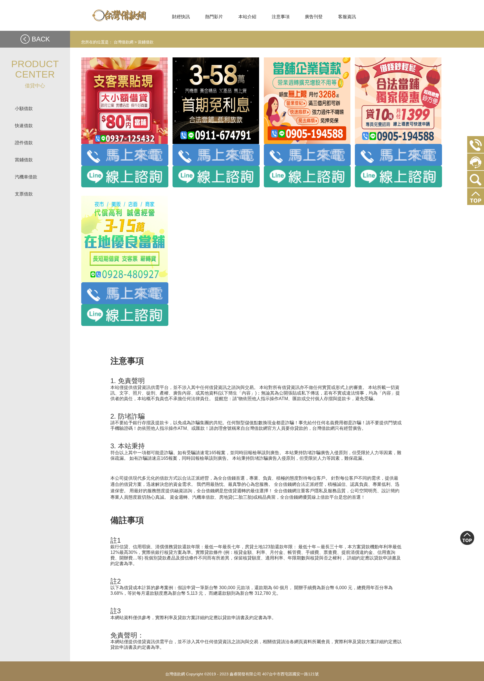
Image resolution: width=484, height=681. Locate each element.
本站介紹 (247, 16)
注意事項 (281, 16)
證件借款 (24, 142)
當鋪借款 (24, 159)
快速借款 (24, 125)
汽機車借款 (26, 176)
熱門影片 (214, 16)
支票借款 (24, 194)
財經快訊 (181, 16)
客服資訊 (347, 16)
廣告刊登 (314, 16)
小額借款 (24, 108)
